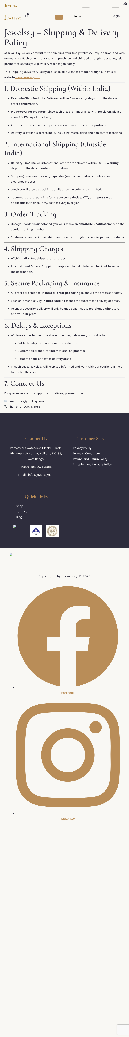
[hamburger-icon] (86, 5)
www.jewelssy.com (27, 77)
